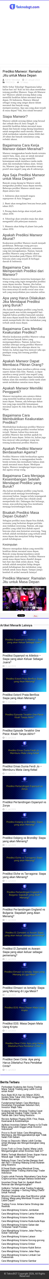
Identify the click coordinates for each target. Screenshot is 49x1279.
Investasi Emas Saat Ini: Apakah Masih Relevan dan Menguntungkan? (21, 1183)
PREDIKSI (10, 82)
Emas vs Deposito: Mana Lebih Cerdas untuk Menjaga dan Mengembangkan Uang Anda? (23, 1142)
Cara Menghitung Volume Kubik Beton (21, 1247)
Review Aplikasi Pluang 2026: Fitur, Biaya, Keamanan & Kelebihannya (22, 1119)
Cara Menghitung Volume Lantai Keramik (22, 1213)
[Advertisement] (24, 36)
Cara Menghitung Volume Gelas (17, 1217)
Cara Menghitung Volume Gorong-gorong (22, 1240)
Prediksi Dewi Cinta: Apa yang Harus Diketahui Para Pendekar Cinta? (22, 1063)
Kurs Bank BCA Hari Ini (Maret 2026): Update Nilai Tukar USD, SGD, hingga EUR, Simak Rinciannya (22, 1097)
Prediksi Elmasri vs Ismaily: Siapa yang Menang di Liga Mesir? (23, 989)
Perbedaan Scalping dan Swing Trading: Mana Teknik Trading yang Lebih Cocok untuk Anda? (21, 1089)
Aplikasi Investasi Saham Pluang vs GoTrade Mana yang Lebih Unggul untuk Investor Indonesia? (24, 1126)
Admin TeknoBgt (12, 80)
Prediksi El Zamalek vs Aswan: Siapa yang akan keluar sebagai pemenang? (22, 952)
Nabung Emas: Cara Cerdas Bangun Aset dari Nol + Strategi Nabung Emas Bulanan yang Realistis (22, 1162)
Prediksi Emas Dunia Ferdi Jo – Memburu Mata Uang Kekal (22, 768)
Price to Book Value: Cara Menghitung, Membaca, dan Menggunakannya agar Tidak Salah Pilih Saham (24, 1134)
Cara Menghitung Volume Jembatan (20, 1210)
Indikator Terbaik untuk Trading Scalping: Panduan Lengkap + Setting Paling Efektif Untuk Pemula (22, 1190)
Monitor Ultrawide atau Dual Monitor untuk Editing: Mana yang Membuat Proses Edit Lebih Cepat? (23, 1198)
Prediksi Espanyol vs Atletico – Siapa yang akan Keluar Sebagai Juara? (23, 659)
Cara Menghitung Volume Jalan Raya (20, 1251)
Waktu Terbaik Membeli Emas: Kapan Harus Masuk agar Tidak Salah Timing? (24, 1155)
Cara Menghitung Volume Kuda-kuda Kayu (23, 1221)
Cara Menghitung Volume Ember (18, 1243)
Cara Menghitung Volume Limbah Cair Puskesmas (21, 1256)
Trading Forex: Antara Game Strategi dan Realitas (22, 1205)
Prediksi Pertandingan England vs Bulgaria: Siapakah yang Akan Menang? (24, 913)
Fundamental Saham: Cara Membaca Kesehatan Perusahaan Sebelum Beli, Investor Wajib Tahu (20, 1105)
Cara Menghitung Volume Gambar (18, 1260)
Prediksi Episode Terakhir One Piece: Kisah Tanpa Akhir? (21, 732)
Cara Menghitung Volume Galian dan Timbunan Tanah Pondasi (20, 1225)
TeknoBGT (12, 1273)
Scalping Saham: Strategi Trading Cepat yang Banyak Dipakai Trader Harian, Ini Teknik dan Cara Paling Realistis (21, 1113)
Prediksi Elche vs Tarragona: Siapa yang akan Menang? (24, 875)
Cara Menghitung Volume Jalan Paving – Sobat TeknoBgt (22, 1231)
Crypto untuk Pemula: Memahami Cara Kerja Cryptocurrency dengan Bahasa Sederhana (24, 1177)
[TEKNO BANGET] (24, 6)
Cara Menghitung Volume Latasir (18, 1236)
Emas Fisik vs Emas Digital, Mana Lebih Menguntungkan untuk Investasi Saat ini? (22, 1149)
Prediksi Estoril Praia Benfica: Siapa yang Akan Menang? (21, 696)
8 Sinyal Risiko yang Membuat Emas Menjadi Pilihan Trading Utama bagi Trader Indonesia (23, 1170)
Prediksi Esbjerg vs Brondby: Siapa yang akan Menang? (24, 839)
